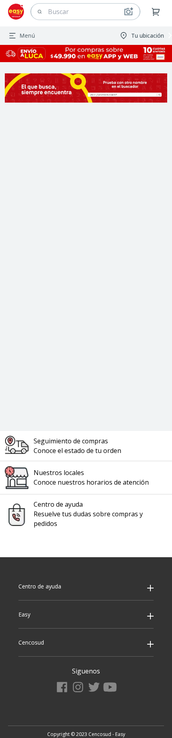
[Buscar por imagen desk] (128, 12)
